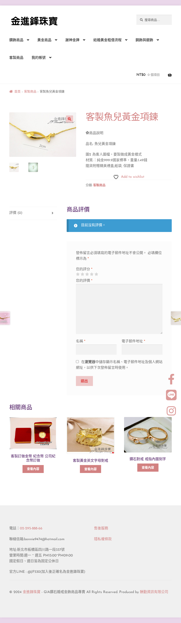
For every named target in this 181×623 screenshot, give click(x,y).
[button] (69, 118)
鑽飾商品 (16, 40)
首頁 (17, 91)
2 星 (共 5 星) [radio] (82, 274)
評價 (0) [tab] (15, 213)
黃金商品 (44, 40)
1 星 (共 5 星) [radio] (77, 274)
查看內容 (33, 469)
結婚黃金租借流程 (107, 40)
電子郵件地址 (133, 341)
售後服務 (101, 528)
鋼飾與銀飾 (144, 40)
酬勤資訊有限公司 (154, 592)
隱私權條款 (103, 539)
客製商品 (16, 58)
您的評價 (84, 281)
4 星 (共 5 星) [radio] (91, 274)
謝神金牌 (72, 40)
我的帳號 (39, 58)
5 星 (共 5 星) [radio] (96, 274)
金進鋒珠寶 (31, 592)
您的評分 (84, 269)
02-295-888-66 (31, 528)
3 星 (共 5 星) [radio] (87, 274)
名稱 (80, 341)
